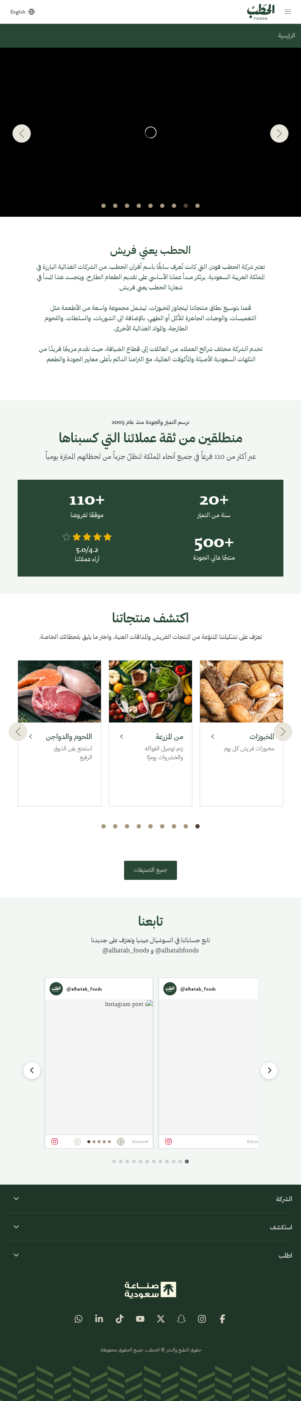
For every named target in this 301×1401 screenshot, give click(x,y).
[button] (197, 206)
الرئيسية (286, 36)
